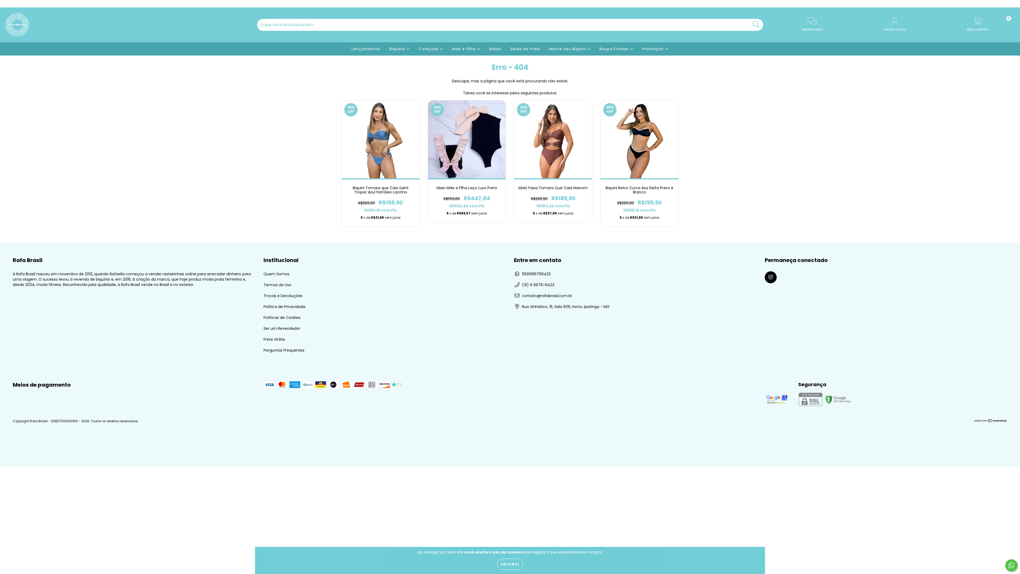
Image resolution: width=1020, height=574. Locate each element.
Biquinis (397, 49)
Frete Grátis (274, 339)
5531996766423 (536, 274)
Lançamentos (366, 49)
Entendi (510, 564)
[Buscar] (756, 24)
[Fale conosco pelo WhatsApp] (1011, 565)
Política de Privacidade (284, 306)
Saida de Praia (525, 49)
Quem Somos (276, 274)
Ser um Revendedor (282, 328)
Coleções (429, 49)
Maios (495, 49)
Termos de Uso (277, 285)
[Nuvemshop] (990, 421)
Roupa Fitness (615, 49)
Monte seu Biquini (568, 49)
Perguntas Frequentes (284, 350)
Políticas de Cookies (282, 317)
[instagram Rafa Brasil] (7, 3)
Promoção (653, 49)
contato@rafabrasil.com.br (547, 295)
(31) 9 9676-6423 (538, 285)
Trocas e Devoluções (283, 295)
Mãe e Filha (464, 49)
